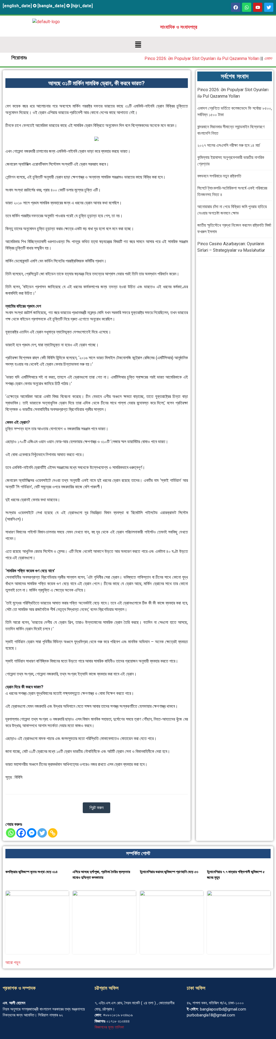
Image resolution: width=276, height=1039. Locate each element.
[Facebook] (235, 7)
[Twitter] (42, 833)
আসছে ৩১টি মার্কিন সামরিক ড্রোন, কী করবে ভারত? (96, 83)
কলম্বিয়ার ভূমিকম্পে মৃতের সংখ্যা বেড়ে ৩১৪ (31, 872)
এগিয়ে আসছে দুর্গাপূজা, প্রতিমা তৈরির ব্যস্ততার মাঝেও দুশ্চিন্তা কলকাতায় (101, 875)
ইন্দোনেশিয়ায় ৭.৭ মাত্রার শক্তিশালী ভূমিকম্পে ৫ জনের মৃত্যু (236, 875)
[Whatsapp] (246, 7)
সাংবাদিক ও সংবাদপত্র (178, 27)
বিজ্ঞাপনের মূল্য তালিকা (109, 1027)
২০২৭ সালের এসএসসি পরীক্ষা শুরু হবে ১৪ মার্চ (228, 145)
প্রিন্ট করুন (96, 807)
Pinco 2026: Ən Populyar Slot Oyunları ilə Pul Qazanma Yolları (193, 58)
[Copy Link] (52, 833)
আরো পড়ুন (12, 962)
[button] (138, 44)
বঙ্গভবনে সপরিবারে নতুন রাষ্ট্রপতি (219, 176)
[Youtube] (257, 7)
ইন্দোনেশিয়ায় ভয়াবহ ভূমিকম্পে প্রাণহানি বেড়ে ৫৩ (169, 872)
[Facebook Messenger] (31, 833)
